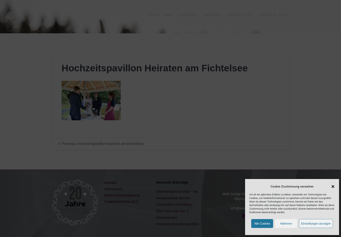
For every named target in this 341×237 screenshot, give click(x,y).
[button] (333, 186)
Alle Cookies (262, 223)
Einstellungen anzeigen (316, 223)
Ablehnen (286, 223)
